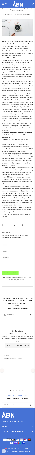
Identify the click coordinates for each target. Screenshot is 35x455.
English (26, 448)
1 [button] (10, 390)
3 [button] (13, 390)
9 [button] (22, 390)
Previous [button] (2, 370)
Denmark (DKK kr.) (13, 448)
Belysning (6, 355)
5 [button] (16, 390)
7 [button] (19, 390)
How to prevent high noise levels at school (13, 358)
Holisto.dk (27, 452)
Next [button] (33, 370)
